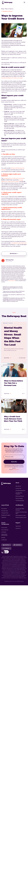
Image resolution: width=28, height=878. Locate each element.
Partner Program (19, 498)
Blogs (2, 8)
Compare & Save (4, 513)
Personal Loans (4, 510)
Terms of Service (11, 280)
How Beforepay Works (20, 490)
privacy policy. (16, 469)
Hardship (3, 537)
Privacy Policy (4, 527)
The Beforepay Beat (20, 500)
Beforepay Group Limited (12, 581)
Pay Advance (4, 508)
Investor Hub (18, 488)
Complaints (3, 532)
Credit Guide (4, 539)
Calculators (3, 517)
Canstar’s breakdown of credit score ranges (12, 78)
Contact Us (18, 528)
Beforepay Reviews (20, 496)
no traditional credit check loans (19, 243)
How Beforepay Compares (19, 493)
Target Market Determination (4, 535)
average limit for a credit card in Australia (13, 178)
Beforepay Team (10, 260)
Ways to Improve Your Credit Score (10, 8)
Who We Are (18, 486)
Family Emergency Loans (21, 517)
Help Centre (18, 526)
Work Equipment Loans (21, 515)
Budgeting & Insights (5, 515)
